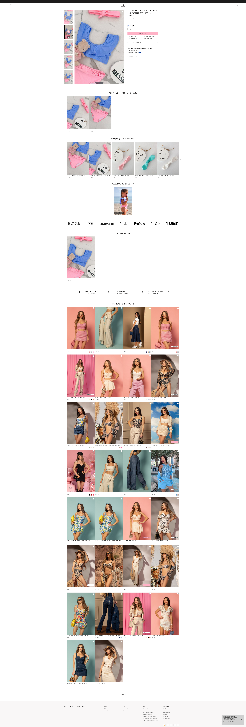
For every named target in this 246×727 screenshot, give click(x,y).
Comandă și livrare (146, 708)
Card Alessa (165, 708)
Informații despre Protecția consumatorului (150, 718)
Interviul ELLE (165, 716)
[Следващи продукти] (180, 159)
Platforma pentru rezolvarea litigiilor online (150, 720)
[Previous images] (69, 8)
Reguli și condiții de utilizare (148, 712)
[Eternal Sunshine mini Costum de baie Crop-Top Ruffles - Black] (133, 25)
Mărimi (130, 23)
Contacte (104, 708)
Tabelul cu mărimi (106, 710)
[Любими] (237, 5)
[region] (123, 114)
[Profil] (240, 5)
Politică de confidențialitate (147, 714)
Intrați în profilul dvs (126, 708)
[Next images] (69, 85)
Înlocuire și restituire (146, 710)
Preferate (124, 710)
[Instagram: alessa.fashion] (68, 709)
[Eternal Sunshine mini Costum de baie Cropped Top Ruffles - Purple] (68, 17)
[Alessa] (123, 5)
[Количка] (242, 5)
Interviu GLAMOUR (166, 718)
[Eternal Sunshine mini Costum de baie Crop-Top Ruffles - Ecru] (131, 25)
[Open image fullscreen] (122, 82)
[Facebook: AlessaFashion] (65, 709)
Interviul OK (165, 714)
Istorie (164, 710)
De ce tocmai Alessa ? (167, 712)
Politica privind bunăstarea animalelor (149, 716)
